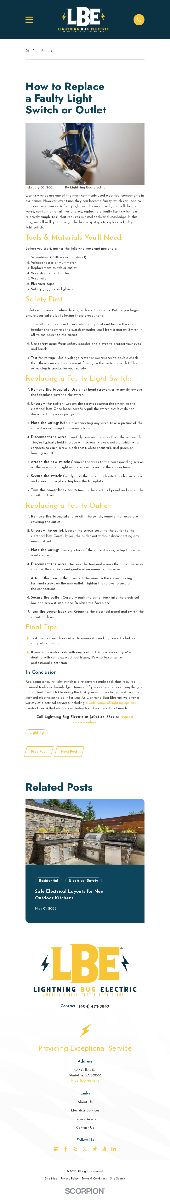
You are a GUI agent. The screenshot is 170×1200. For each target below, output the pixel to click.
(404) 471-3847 (102, 717)
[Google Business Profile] (56, 1149)
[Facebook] (65, 1149)
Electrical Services (85, 1110)
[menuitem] (51, 1179)
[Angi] (104, 1149)
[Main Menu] (29, 19)
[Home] (83, 20)
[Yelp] (75, 1149)
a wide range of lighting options (111, 703)
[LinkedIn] (113, 1149)
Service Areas (85, 1119)
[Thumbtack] (94, 1149)
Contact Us (85, 1128)
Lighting (36, 733)
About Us (85, 1102)
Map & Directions (85, 1080)
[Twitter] (85, 1149)
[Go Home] (27, 50)
